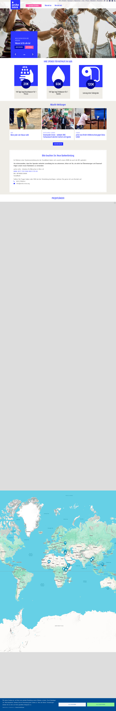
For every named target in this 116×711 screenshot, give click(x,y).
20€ (26, 84)
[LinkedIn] (112, 1)
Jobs (83, 1)
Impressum (70, 1)
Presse (87, 1)
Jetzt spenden (29, 47)
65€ (58, 84)
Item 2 (24, 54)
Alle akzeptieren (100, 704)
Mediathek (93, 1)
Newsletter (100, 1)
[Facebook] (104, 1)
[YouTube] (109, 1)
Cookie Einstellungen (19, 707)
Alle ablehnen (72, 704)
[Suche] (114, 1)
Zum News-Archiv (58, 144)
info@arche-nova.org (23, 184)
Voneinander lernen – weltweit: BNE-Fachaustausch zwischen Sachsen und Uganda (57, 135)
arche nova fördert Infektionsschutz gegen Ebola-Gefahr (90, 135)
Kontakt (64, 1)
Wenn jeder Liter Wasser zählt (20, 135)
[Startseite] (15, 1)
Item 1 (23, 54)
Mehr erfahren (19, 47)
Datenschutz (77, 1)
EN (60, 1)
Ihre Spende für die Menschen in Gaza (21, 39)
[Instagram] (107, 1)
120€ (91, 84)
